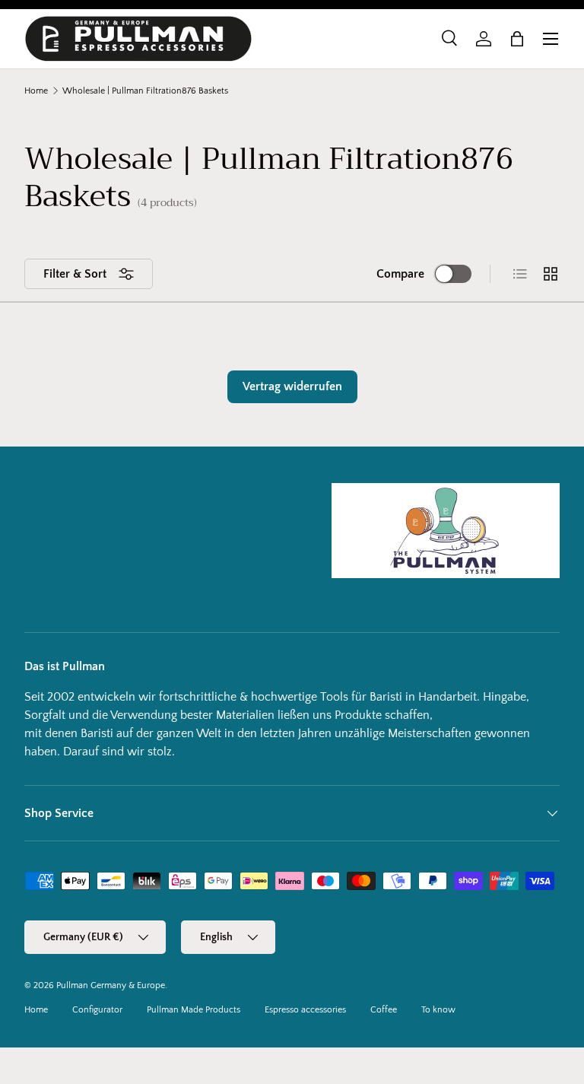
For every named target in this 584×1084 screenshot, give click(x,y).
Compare (400, 274)
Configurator (97, 1010)
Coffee (383, 1010)
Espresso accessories (305, 1010)
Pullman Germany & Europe (110, 985)
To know (438, 1010)
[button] (517, 39)
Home (36, 91)
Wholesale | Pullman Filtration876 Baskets (145, 91)
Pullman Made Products (193, 1010)
